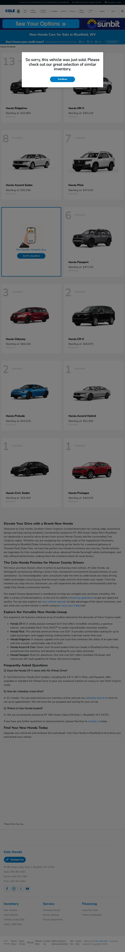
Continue (62, 79)
